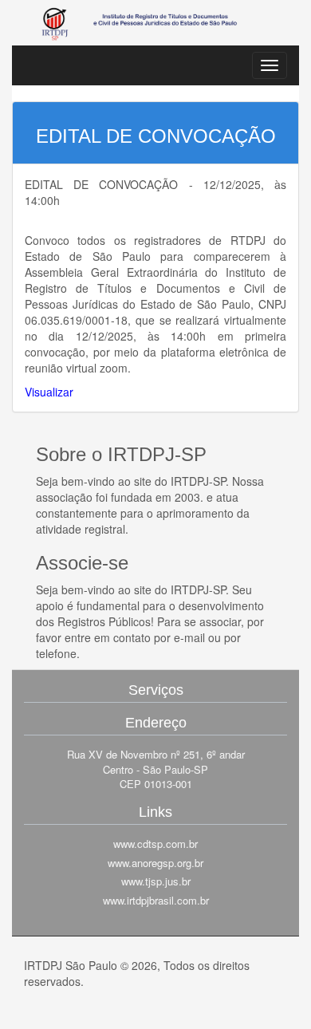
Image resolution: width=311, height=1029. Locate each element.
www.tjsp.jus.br (156, 881)
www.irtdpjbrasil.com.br (156, 900)
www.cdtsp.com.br (155, 844)
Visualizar (49, 392)
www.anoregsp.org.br (155, 863)
